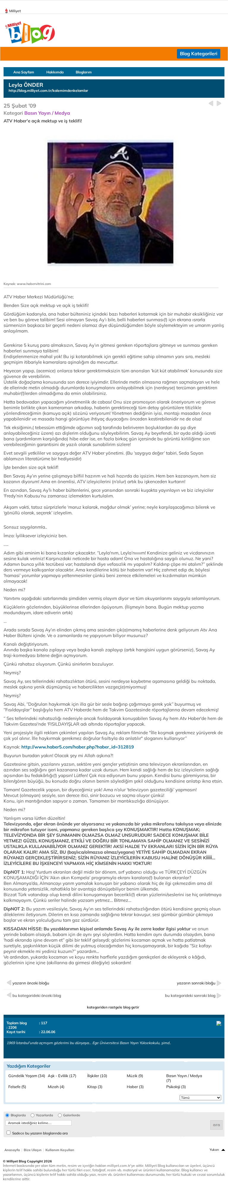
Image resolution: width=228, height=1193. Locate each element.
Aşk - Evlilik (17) (62, 1075)
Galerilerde (71, 1115)
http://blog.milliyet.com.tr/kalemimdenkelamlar (48, 90)
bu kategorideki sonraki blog (190, 995)
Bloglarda (18, 1115)
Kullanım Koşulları (59, 1150)
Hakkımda (55, 72)
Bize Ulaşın (33, 1150)
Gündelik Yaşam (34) (26, 1075)
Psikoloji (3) (176, 1086)
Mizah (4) (56, 1086)
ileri (218, 103)
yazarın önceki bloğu (30, 983)
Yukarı (214, 1150)
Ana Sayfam (23, 72)
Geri (210, 103)
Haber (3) (135, 1086)
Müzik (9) (135, 1075)
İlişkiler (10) (97, 1075)
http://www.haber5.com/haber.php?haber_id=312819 (77, 747)
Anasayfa (12, 1150)
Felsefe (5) (17, 1086)
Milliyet (15, 11)
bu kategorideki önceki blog (36, 995)
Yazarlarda (44, 1115)
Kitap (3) (94, 1086)
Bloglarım (84, 72)
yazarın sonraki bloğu (196, 983)
